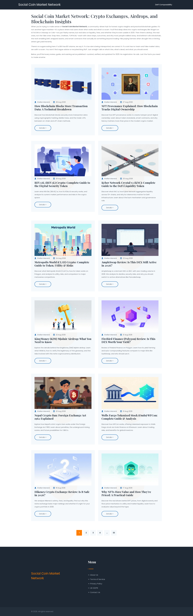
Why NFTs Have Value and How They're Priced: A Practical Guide (126, 493)
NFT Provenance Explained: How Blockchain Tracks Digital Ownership (130, 107)
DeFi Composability (163, 4)
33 (114, 533)
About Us (94, 575)
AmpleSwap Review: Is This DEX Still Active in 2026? (129, 264)
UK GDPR (94, 588)
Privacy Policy (96, 583)
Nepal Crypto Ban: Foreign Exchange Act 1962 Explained (60, 417)
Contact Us (95, 592)
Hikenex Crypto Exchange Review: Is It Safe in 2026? (62, 493)
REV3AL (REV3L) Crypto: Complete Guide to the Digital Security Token (62, 184)
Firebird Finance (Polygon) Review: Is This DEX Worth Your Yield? (128, 340)
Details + (42, 128)
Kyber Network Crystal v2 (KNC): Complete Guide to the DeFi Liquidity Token (128, 184)
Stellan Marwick (43, 102)
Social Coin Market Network (39, 4)
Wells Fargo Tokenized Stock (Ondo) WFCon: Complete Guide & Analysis (129, 417)
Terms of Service (97, 579)
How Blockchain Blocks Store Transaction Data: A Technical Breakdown (61, 107)
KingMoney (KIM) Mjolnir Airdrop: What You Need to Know (63, 340)
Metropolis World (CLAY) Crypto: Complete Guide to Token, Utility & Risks (62, 264)
